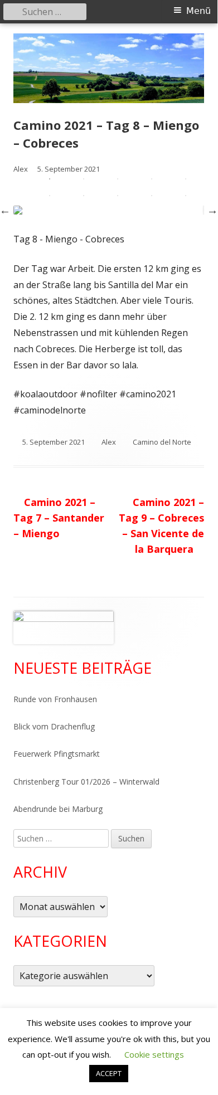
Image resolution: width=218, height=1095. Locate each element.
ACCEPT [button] (109, 1073)
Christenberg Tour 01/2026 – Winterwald (86, 781)
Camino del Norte (162, 442)
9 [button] (151, 195)
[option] (108, 210)
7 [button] (83, 195)
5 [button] (185, 178)
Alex (108, 442)
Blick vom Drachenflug (54, 726)
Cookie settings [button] (154, 1054)
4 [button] (151, 178)
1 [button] (49, 178)
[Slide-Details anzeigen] (63, 627)
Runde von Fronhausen (55, 699)
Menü (198, 11)
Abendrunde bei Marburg (58, 809)
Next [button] (212, 210)
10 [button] (185, 195)
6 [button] (49, 195)
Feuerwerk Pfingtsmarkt (56, 753)
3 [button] (117, 178)
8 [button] (117, 195)
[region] (63, 627)
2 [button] (83, 178)
